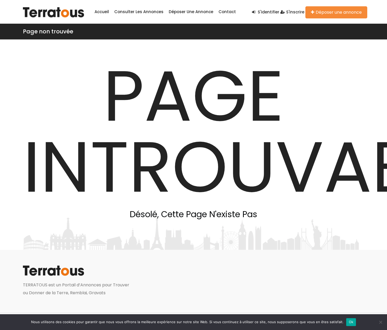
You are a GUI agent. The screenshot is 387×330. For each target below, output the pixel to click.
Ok (351, 322)
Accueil (102, 11)
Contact (227, 11)
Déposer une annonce (191, 11)
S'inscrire (295, 12)
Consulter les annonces (138, 11)
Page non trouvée (48, 31)
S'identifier (268, 12)
